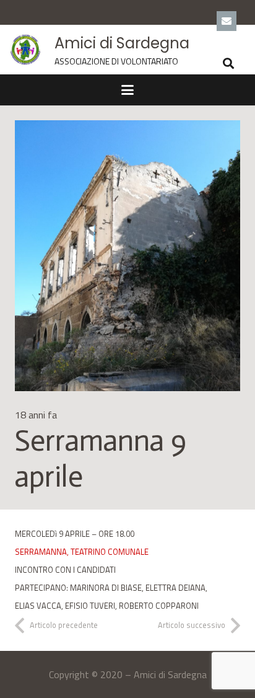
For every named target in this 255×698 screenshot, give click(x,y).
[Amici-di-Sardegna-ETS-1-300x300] (25, 49)
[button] (229, 63)
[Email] (226, 21)
